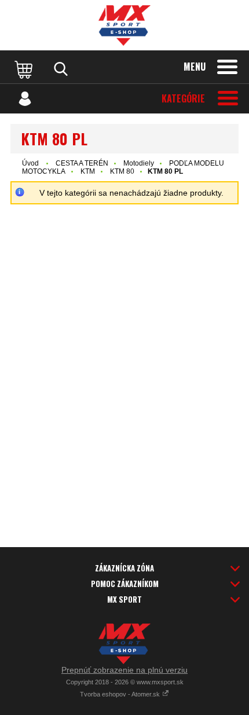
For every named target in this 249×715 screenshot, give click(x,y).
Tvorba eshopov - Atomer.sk (121, 694)
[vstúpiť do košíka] (24, 68)
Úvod (30, 163)
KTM (87, 171)
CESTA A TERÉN (82, 163)
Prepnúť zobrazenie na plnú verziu (124, 669)
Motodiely (138, 163)
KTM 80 (122, 171)
